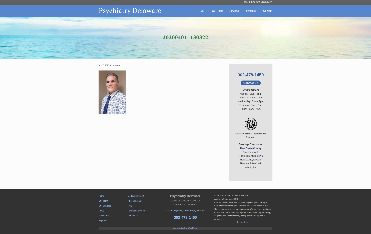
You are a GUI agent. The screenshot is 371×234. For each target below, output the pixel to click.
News (101, 210)
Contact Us (250, 82)
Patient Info (104, 215)
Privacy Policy (243, 222)
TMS (130, 205)
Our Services (105, 205)
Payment (103, 220)
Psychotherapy (135, 201)
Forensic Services (136, 210)
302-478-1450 (251, 75)
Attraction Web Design (188, 228)
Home (101, 196)
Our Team (103, 201)
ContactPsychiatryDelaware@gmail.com (185, 210)
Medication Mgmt (136, 196)
